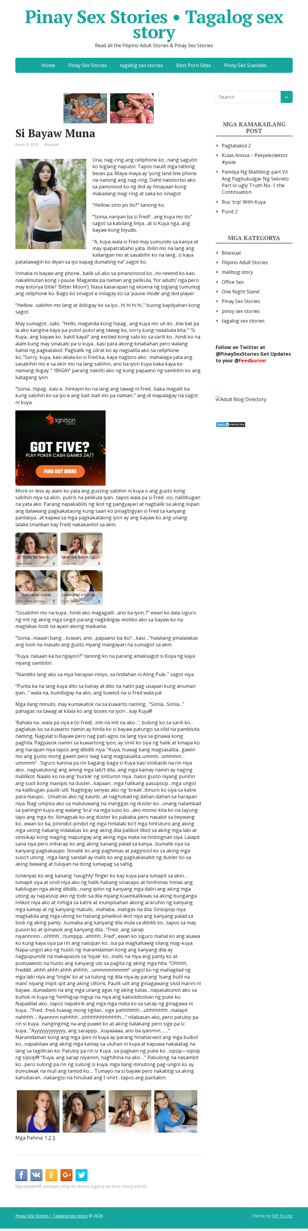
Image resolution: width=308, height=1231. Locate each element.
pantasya (51, 1186)
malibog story (237, 272)
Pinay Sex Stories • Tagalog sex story (154, 24)
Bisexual (52, 144)
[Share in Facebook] (21, 1175)
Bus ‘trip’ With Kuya (244, 202)
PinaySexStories (239, 354)
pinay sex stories (74, 1186)
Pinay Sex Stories (87, 65)
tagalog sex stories (141, 65)
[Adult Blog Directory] (241, 399)
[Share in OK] (51, 1175)
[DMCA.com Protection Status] (231, 424)
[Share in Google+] (66, 1175)
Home (48, 65)
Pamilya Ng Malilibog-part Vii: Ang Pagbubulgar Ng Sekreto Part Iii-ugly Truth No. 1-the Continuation (255, 182)
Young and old (134, 1186)
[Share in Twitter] (81, 1175)
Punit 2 (230, 211)
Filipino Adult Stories (245, 262)
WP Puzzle (282, 1216)
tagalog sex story (105, 1186)
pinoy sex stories (241, 311)
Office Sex (233, 282)
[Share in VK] (36, 1175)
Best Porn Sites (193, 65)
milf (38, 1186)
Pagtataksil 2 (236, 145)
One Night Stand (240, 291)
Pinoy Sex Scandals (245, 65)
